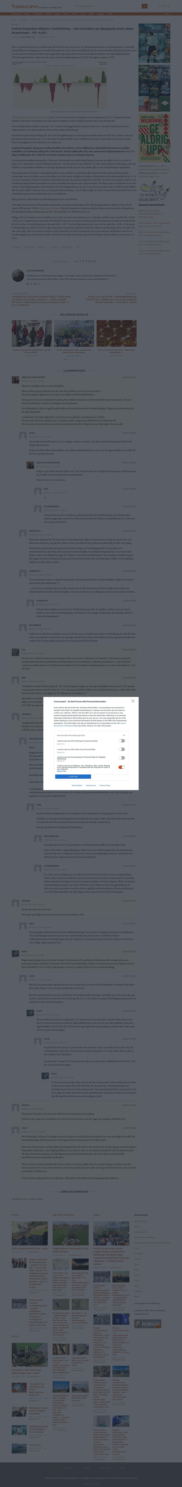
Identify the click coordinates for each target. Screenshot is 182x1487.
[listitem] (91, 735)
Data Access (91, 785)
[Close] (133, 701)
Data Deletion (77, 785)
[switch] (121, 740)
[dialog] (91, 743)
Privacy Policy (105, 785)
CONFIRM (73, 777)
